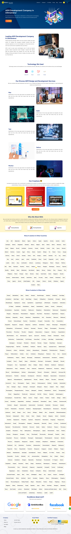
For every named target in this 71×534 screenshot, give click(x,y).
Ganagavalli (51, 412)
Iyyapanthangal (38, 302)
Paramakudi (21, 408)
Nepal (18, 270)
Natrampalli (50, 434)
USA (33, 281)
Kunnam (6, 401)
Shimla (17, 478)
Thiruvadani (63, 408)
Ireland (64, 255)
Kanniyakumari (62, 375)
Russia (37, 273)
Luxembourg (37, 262)
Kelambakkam (26, 306)
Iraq (59, 255)
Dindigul (35, 364)
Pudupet (45, 342)
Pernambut (20, 463)
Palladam (56, 448)
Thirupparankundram (19, 390)
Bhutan (48, 244)
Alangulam (29, 423)
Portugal (21, 273)
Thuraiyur (8, 434)
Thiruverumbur (43, 434)
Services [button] (38, 2)
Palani (16, 368)
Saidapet (21, 324)
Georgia (64, 251)
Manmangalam (21, 383)
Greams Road (36, 339)
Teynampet (33, 328)
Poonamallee (47, 321)
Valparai (23, 357)
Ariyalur (15, 350)
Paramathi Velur (17, 397)
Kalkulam (41, 379)
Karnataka (35, 478)
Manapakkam (63, 310)
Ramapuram (8, 350)
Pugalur (27, 383)
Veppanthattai (21, 401)
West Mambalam (10, 335)
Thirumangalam (53, 328)
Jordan (27, 259)
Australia (57, 241)
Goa (45, 474)
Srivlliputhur (38, 470)
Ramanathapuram (47, 408)
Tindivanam (54, 463)
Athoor (29, 364)
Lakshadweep (32, 492)
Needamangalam (38, 437)
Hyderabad (62, 485)
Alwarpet (33, 295)
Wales (38, 284)
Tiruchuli (53, 467)
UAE (11, 241)
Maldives (63, 262)
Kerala (7, 481)
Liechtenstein (24, 262)
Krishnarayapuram (41, 383)
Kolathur (47, 306)
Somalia (22, 277)
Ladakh (45, 492)
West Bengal (34, 489)
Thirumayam (55, 405)
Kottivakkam (62, 302)
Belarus (32, 244)
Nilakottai (47, 364)
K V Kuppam (55, 459)
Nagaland (8, 485)
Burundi (17, 248)
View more (14, 204)
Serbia (49, 273)
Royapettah (7, 324)
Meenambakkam (24, 313)
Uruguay (38, 281)
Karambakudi (40, 405)
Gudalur (41, 397)
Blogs (5, 526)
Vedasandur (22, 368)
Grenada (23, 255)
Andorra (34, 241)
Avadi (22, 299)
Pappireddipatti (23, 364)
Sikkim (43, 485)
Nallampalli (56, 361)
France (59, 251)
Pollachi (17, 357)
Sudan (46, 277)
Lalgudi (43, 430)
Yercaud (44, 416)
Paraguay (60, 270)
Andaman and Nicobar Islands (50, 489)
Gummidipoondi (32, 452)
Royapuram (14, 324)
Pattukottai (25, 427)
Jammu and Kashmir (22, 492)
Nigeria (37, 270)
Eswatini (39, 251)
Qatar (26, 273)
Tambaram (26, 328)
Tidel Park (18, 346)
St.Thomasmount (18, 328)
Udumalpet (24, 452)
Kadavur (33, 383)
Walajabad (46, 375)
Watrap (44, 470)
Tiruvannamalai (47, 459)
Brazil (64, 244)
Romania (32, 273)
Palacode (62, 361)
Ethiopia (44, 251)
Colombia (42, 248)
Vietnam (44, 281)
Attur (46, 412)
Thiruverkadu (9, 332)
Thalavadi (40, 372)
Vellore (26, 463)
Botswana (59, 244)
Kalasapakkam (45, 456)
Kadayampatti (16, 416)
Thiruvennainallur (11, 467)
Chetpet (49, 335)
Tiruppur (62, 448)
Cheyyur (6, 353)
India (7, 241)
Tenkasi (50, 423)
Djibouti (6, 251)
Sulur (59, 353)
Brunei (6, 248)
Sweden (51, 277)
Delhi (60, 489)
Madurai (45, 386)
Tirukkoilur (16, 375)
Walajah (40, 412)
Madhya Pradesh (25, 481)
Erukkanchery (11, 339)
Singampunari (16, 419)
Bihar (23, 474)
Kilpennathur (31, 459)
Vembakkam (17, 459)
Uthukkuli (9, 452)
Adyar (22, 295)
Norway (43, 270)
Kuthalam (40, 390)
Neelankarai (28, 317)
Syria (64, 277)
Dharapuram (36, 448)
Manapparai (15, 434)
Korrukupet (19, 342)
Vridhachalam (33, 361)
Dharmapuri (40, 361)
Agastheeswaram (27, 379)
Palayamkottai (22, 448)
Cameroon (30, 248)
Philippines (10, 273)
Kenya (40, 259)
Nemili (13, 412)
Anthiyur (63, 368)
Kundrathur (23, 310)
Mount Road (39, 313)
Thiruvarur (16, 437)
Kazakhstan (34, 259)
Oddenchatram (9, 368)
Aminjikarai (54, 295)
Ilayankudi (30, 419)
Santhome (35, 324)
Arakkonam (7, 412)
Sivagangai (53, 419)
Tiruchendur (28, 445)
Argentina (46, 241)
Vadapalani (30, 332)
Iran (55, 255)
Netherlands (23, 270)
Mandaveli (33, 342)
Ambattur (48, 295)
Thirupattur (23, 419)
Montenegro (51, 266)
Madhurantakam (14, 353)
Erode (28, 368)
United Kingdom (26, 281)
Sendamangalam (59, 394)
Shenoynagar (55, 324)
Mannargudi (30, 437)
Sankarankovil (8, 423)
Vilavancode (60, 379)
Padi (43, 317)
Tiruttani (58, 452)
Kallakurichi (53, 372)
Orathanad (49, 427)
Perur (54, 353)
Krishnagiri (25, 386)
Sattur (18, 470)
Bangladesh (20, 244)
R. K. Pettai (51, 452)
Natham (41, 364)
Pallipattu (45, 452)
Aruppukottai (39, 467)
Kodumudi (34, 368)
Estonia (33, 251)
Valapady (38, 416)
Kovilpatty (38, 441)
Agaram (30, 335)
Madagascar (45, 262)
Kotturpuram (59, 306)
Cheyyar (62, 456)
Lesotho (7, 262)
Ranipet (19, 412)
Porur (53, 321)
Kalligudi (62, 386)
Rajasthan (33, 485)
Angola (39, 241)
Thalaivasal (8, 416)
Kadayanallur (36, 423)
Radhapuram (61, 445)
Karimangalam (48, 361)
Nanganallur (15, 317)
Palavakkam (48, 317)
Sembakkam (41, 324)
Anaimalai (64, 353)
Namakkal (51, 394)
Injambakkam (30, 302)
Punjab (26, 485)
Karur (14, 383)
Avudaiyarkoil (35, 401)
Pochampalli (32, 386)
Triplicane (39, 346)
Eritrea (28, 251)
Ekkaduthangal (9, 302)
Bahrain (13, 244)
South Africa (29, 277)
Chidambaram (37, 357)
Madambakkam (47, 310)
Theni (21, 430)
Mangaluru (62, 478)
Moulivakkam (47, 313)
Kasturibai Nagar (59, 339)
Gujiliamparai (61, 364)
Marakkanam (38, 463)
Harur (16, 364)
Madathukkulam (16, 452)
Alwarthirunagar (40, 295)
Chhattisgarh (34, 474)
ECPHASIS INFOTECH (52, 528)
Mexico (27, 266)
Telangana (56, 485)
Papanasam (7, 427)
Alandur (27, 295)
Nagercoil (10, 379)
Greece (18, 255)
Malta (10, 266)
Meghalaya (57, 481)
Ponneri (39, 452)
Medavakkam (16, 313)
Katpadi (14, 463)
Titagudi (20, 361)
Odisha (13, 485)
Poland (15, 273)
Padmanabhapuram (18, 379)
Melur (57, 386)
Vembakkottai (25, 470)
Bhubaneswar (20, 485)
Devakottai (62, 416)
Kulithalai (49, 383)
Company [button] (43, 2)
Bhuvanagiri (29, 357)
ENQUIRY (70, 501)
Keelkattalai (18, 306)
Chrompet (58, 299)
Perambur (25, 321)
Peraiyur (27, 390)
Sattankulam (21, 445)
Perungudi (40, 321)
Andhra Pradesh (52, 470)
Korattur (52, 306)
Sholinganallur (63, 324)
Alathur (64, 397)
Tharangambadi (62, 390)
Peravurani (32, 427)
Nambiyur (24, 372)
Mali (5, 266)
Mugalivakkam (55, 313)
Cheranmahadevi (46, 445)
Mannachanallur (51, 430)
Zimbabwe (56, 281)
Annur (27, 353)
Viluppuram (32, 467)
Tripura (6, 489)
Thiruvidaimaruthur (16, 427)
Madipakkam (39, 310)
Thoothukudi (9, 445)
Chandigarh (61, 474)
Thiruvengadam (22, 423)
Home (5, 520)
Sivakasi (32, 470)
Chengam (24, 459)
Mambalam (26, 342)
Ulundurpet (23, 375)
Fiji (49, 251)
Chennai (8, 295)
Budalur (37, 427)
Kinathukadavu (10, 357)
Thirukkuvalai (24, 394)
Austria (63, 241)
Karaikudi (9, 419)
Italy (8, 259)
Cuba (53, 248)
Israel (12, 259)
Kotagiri (36, 397)
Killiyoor (47, 379)
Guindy (23, 302)
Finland (53, 251)
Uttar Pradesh (13, 489)
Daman (64, 489)
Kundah (53, 397)
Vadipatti (52, 386)
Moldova (33, 266)
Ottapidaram (45, 441)
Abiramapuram (23, 335)
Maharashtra (38, 481)
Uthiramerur (38, 375)
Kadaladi (62, 405)
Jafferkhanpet (47, 302)
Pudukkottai (47, 405)
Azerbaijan (8, 244)
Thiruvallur (24, 332)
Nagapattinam (17, 394)
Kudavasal (56, 437)
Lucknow (20, 489)
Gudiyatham (8, 463)
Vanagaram (46, 332)
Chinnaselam (46, 372)
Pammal (9, 321)
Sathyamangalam (31, 372)
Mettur (22, 416)
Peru (65, 270)
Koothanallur (23, 437)
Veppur (26, 361)
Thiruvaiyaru (63, 427)
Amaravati (59, 470)
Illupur (50, 401)
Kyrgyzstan (51, 259)
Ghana (13, 255)
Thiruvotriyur (16, 332)
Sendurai (28, 350)
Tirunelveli (30, 448)
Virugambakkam (61, 332)
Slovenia (8, 277)
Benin (43, 244)
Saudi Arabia (43, 273)
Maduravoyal (55, 310)
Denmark (64, 248)
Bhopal (32, 481)
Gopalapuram (17, 302)
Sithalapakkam (9, 328)
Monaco (39, 266)
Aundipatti (8, 430)
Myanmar (64, 266)
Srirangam (22, 434)
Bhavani (7, 372)
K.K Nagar (11, 306)
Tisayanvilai (9, 448)
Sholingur (35, 412)
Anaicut (61, 459)
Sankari (56, 416)
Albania (23, 241)
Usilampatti (33, 390)
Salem (33, 416)
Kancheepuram (31, 375)
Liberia (13, 262)
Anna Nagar (61, 295)
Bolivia (53, 244)
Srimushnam (54, 357)
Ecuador (18, 251)
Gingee (32, 463)
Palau (54, 270)
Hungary (39, 255)
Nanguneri (54, 445)
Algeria (29, 241)
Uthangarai (39, 386)
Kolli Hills (39, 394)
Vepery (45, 346)
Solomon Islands (15, 277)
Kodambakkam (40, 306)
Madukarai (48, 353)
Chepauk (35, 299)
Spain (35, 277)
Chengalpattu (44, 350)
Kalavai (29, 412)
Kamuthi (7, 408)
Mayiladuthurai (48, 390)
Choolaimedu (50, 299)
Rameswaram (56, 408)
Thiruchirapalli (34, 434)
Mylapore (62, 313)
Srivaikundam (60, 441)
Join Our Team (17, 520)
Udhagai (58, 397)
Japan (22, 259)
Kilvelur (9, 394)
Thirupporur (62, 350)
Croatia (48, 248)
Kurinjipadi (9, 361)
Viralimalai (9, 405)
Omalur (27, 416)
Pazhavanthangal (17, 321)
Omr (17, 335)
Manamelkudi (43, 401)
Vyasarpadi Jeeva (52, 346)
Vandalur (22, 353)
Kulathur (55, 401)
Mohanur (45, 394)
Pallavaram (55, 317)
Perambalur (13, 401)
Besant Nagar (28, 299)
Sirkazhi (54, 390)
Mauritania (15, 266)
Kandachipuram (62, 463)
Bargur (19, 386)
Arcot (24, 412)
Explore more (35, 209)
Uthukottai (23, 456)
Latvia (57, 259)
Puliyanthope (52, 342)
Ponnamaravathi (62, 401)
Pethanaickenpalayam (61, 412)
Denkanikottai (62, 383)
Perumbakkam (33, 321)
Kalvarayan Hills (62, 372)
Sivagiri (14, 423)
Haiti (34, 255)
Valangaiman (17, 441)
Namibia (7, 270)
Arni (28, 456)
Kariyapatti (47, 467)
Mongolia (45, 266)
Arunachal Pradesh (11, 474)
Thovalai (35, 379)
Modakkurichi (41, 368)
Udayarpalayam (36, 350)
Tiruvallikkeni (25, 346)
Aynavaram (36, 335)
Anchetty (55, 383)
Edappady (50, 416)
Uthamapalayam (36, 430)
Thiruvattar (53, 379)
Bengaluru (41, 478)
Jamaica (17, 259)
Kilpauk (32, 306)
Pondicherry (39, 492)
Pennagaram (10, 364)
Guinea (29, 255)
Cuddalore (61, 357)
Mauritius (22, 266)
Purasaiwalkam (60, 321)
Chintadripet (56, 335)
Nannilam (63, 437)
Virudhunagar (60, 467)
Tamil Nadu (49, 485)
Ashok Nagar (16, 299)
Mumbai (45, 481)
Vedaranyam (32, 394)
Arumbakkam (8, 299)
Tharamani (40, 328)
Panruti (15, 361)
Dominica (12, 251)
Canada (36, 248)
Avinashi (50, 448)
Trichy (28, 434)
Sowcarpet (59, 342)
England (62, 281)
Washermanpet (62, 346)
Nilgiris (24, 397)
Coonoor (30, 397)
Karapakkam (55, 302)
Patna (28, 474)
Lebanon (62, 259)
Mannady (39, 342)
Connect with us (17, 522)
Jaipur (38, 485)
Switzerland (57, 277)
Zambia (49, 281)
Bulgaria (12, 248)
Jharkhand (23, 478)
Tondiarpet (33, 346)
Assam (18, 474)
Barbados (27, 244)
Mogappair (32, 313)
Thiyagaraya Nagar (10, 346)
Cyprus (58, 248)
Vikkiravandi (24, 467)
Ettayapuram (24, 441)
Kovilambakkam (8, 310)
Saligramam (27, 324)
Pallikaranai (62, 317)
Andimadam (21, 350)
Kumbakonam (63, 423)
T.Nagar (46, 328)
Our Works (49, 2)
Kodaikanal (53, 364)
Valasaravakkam (38, 332)
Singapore (55, 273)
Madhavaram (31, 310)
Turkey (8, 281)
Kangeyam (44, 448)
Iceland (44, 255)
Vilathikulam (52, 441)
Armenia (51, 241)
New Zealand (31, 270)
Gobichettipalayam (15, 372)
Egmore (63, 299)
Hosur (8, 386)
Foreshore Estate (19, 339)
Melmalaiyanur (47, 463)
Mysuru (47, 478)
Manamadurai (45, 419)
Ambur (63, 434)
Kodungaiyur (12, 342)
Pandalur (47, 397)
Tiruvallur (17, 456)
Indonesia (50, 255)
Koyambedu (16, 310)
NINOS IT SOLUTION (37, 528)
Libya (18, 262)
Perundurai (56, 368)
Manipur (51, 481)
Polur (51, 456)
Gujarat (49, 474)
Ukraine (19, 281)
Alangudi (16, 405)
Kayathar (32, 441)
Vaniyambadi (9, 437)
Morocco (58, 266)
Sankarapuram (9, 375)
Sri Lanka (41, 277)
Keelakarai (28, 408)
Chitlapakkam (43, 299)
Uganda (14, 281)
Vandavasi (10, 459)
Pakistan (49, 270)
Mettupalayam (41, 353)
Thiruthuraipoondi (48, 437)
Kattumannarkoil (46, 357)
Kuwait (45, 259)
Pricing (53, 2)
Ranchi (29, 478)
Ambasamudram (36, 445)
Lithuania (31, 262)
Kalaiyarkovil (37, 419)
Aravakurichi (8, 383)
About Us (6, 522)
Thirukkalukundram (53, 350)
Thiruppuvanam (61, 419)
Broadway (43, 335)
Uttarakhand (26, 489)
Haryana (55, 474)
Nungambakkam (36, 317)
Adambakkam (15, 295)
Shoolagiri (14, 386)
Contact (60, 2)
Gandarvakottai (23, 405)
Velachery (53, 332)
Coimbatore (33, 353)
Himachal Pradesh (10, 478)
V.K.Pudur (56, 423)
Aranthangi (28, 401)
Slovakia (61, 273)
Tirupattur (57, 434)
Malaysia (57, 262)
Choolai (62, 335)
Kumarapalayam (8, 397)
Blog (57, 2)
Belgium (38, 244)
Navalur (21, 317)
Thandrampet (38, 459)
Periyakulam (15, 430)
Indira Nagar (50, 339)
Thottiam (63, 430)
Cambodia (24, 248)
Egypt (23, 251)
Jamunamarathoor (35, 456)
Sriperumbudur (53, 375)
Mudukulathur (14, 408)
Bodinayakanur (28, 430)
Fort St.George (29, 339)
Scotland (33, 284)
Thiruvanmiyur (62, 328)
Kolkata (40, 489)
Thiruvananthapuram (15, 481)
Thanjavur (56, 427)
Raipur (40, 474)
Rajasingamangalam (37, 408)
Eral (15, 445)
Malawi (51, 262)
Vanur (18, 467)
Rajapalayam (12, 470)
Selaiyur (48, 324)
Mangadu (9, 313)
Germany (7, 255)
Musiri (58, 430)
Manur (15, 448)
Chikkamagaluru (54, 478)
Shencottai (44, 423)
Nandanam (8, 317)
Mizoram (63, 481)
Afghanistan (17, 241)
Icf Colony (44, 339)
